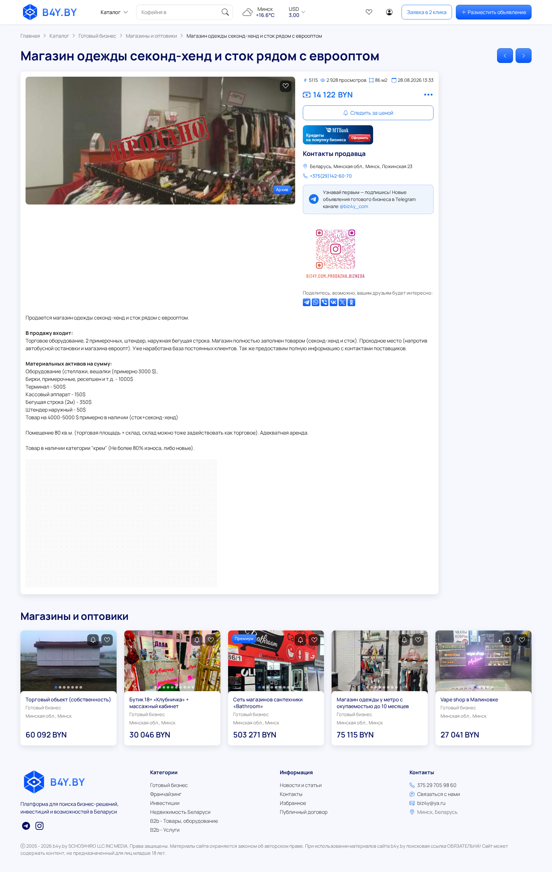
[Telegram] (306, 302)
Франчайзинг (165, 794)
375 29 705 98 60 (436, 785)
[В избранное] (285, 86)
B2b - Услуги (165, 829)
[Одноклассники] (351, 302)
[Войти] (389, 12)
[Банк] (338, 134)
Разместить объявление (497, 12)
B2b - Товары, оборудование (184, 820)
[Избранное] (369, 12)
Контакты (291, 794)
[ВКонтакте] (333, 302)
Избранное (293, 802)
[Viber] (324, 302)
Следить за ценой (371, 112)
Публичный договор (303, 811)
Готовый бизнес (169, 785)
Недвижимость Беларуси (180, 811)
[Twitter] (342, 302)
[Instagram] (335, 251)
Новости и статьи (301, 785)
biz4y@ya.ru (431, 802)
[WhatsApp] (315, 302)
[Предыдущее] (505, 55)
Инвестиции (165, 802)
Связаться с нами (438, 794)
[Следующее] (524, 55)
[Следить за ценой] (93, 640)
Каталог (111, 12)
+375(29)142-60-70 (331, 176)
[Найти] (225, 12)
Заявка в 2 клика (427, 12)
